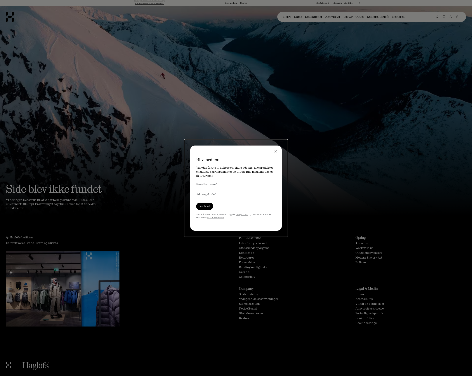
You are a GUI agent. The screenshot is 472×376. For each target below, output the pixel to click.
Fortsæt (204, 206)
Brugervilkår (242, 214)
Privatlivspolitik (215, 217)
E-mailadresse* (206, 184)
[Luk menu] (276, 151)
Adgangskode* (206, 194)
